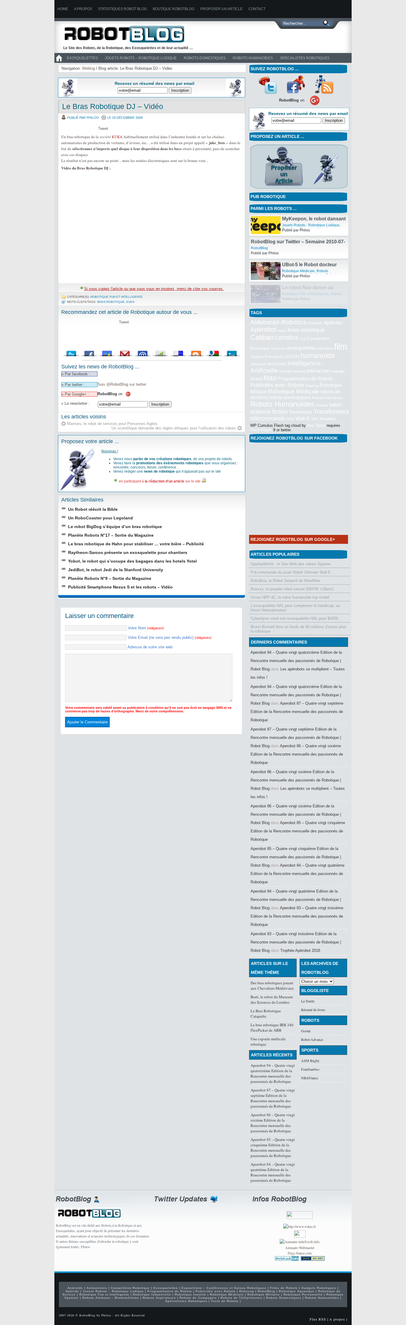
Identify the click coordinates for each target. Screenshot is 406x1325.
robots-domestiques (290, 397)
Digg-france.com (299, 1253)
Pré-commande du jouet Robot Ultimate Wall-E (291, 572)
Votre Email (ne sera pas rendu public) (170, 637)
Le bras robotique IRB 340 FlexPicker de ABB (272, 1027)
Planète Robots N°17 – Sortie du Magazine (111, 535)
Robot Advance (312, 1039)
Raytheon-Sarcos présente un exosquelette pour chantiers (127, 552)
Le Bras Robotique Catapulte (266, 1013)
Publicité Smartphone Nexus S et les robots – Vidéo (120, 587)
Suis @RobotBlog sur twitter (121, 384)
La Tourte (307, 1001)
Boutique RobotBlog (173, 9)
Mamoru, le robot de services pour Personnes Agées (112, 423)
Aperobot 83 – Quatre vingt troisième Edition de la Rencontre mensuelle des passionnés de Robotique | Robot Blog (296, 942)
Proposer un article (221, 9)
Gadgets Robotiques (267, 357)
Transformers (331, 411)
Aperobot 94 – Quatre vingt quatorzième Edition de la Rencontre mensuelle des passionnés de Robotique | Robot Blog (296, 660)
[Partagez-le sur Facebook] (89, 352)
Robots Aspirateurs (327, 398)
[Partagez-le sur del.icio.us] (178, 352)
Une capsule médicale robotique (268, 1041)
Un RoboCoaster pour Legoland (100, 518)
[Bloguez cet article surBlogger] (196, 352)
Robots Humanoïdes (253, 58)
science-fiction (269, 411)
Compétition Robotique (130, 1288)
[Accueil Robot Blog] (58, 62)
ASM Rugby (310, 1060)
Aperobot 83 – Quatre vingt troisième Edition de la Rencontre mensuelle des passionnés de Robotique (297, 916)
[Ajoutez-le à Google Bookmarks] (214, 352)
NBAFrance (309, 1077)
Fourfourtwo (310, 1069)
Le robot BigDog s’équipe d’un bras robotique (115, 526)
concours (278, 348)
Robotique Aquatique (296, 1291)
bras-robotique (111, 301)
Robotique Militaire (263, 1294)
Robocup (312, 385)
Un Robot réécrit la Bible (93, 509)
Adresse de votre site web (150, 647)
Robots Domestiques (205, 58)
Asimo (282, 330)
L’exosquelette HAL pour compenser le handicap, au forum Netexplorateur (295, 607)
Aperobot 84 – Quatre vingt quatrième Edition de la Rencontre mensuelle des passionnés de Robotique (297, 873)
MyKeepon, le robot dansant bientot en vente (314, 244)
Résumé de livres (313, 1009)
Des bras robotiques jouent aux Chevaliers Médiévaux (272, 985)
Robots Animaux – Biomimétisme (110, 1297)
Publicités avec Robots (277, 385)
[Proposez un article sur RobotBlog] (299, 189)
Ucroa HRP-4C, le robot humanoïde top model (290, 597)
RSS (323, 84)
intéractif (299, 371)
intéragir (338, 371)
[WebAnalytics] (299, 1236)
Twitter (267, 84)
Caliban (262, 337)
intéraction (318, 371)
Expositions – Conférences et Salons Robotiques (224, 1288)
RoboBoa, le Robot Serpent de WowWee (285, 580)
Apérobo (333, 323)
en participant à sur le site (160, 481)
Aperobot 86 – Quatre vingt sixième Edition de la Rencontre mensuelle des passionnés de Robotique (297, 754)
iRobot (256, 379)
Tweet (103, 128)
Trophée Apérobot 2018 (300, 950)
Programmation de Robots (305, 378)
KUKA (117, 136)
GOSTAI (292, 356)
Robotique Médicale (298, 294)
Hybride (72, 1291)
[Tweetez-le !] (71, 352)
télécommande (267, 418)
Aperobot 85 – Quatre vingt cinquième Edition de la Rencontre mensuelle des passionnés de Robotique (298, 831)
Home (62, 9)
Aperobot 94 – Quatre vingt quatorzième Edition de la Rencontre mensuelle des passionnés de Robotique (273, 1073)
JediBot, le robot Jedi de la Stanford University (115, 569)
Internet (285, 371)
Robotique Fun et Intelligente (116, 296)
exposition (324, 348)
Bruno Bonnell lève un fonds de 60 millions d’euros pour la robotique (298, 629)
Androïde (315, 323)
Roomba (322, 405)
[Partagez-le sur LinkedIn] (232, 352)
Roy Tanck (316, 425)
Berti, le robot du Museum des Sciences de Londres (272, 999)
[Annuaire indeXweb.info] (299, 1241)
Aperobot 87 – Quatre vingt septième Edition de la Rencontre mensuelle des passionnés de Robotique (297, 711)
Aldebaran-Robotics (278, 322)
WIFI (314, 419)
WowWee (328, 419)
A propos (83, 9)
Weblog (88, 68)
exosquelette (301, 348)
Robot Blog (129, 34)
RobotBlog (259, 271)
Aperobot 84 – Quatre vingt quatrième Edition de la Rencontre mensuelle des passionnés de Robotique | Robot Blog (296, 899)
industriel (258, 364)
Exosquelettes (82, 58)
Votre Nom (146, 628)
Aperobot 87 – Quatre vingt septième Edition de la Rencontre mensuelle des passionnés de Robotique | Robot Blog (296, 737)
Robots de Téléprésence (241, 1297)
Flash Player (261, 430)
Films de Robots (284, 1288)
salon (335, 404)
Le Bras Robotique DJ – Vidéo (112, 106)
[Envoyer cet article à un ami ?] (143, 352)
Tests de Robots (225, 1301)
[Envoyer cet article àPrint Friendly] (160, 352)
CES (302, 338)
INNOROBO (276, 364)
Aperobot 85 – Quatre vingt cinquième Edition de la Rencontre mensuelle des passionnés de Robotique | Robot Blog (296, 857)
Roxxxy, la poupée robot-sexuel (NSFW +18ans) (292, 589)
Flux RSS (318, 1319)
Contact (256, 9)
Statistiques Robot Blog (122, 9)
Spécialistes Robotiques (305, 58)
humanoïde (317, 355)
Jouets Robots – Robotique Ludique (141, 58)
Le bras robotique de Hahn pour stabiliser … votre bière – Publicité (136, 543)
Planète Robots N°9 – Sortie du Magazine (109, 578)
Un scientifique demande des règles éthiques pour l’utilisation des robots (173, 428)
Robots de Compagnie (198, 1297)
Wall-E (302, 418)
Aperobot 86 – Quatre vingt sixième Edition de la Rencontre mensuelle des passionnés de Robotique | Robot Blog (296, 780)
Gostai (305, 1030)
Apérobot (263, 329)
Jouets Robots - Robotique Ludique (310, 248)
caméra (286, 337)
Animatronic (96, 1288)
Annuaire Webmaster (299, 1247)
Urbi (290, 419)
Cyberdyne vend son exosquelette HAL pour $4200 (294, 618)
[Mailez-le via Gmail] (125, 352)
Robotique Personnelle (303, 1294)
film (340, 346)
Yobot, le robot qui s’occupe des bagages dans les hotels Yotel (132, 561)
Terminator (300, 412)
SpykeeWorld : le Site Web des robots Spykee (291, 564)
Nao (270, 378)
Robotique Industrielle (152, 1294)
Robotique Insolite (190, 1294)
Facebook (295, 84)
